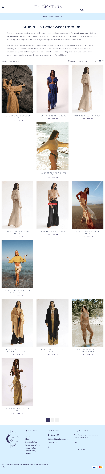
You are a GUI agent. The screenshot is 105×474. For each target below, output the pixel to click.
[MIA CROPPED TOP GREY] (87, 89)
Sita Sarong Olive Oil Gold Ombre (17, 292)
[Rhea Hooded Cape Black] (52, 323)
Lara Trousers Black (52, 232)
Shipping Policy (31, 442)
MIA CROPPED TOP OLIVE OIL (52, 174)
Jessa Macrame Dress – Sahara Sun (87, 351)
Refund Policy (30, 451)
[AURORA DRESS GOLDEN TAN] (17, 89)
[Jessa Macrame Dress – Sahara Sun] (87, 323)
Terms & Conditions (32, 445)
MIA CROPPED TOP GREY (87, 116)
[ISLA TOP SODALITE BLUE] (52, 89)
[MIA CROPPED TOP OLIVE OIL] (52, 146)
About (27, 439)
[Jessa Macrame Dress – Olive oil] (17, 382)
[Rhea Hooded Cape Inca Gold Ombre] (17, 323)
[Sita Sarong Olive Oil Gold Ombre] (17, 264)
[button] (81, 9)
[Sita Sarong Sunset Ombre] (87, 205)
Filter (72, 61)
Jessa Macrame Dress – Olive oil (17, 409)
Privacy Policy (30, 448)
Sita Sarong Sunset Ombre (87, 233)
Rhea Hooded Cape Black (52, 351)
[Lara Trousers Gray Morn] (17, 205)
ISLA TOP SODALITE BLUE (52, 116)
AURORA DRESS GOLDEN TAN (17, 117)
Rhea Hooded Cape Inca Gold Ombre (17, 351)
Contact (28, 454)
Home (45, 17)
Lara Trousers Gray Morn (17, 233)
